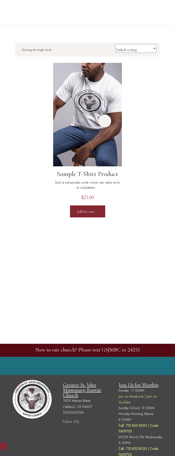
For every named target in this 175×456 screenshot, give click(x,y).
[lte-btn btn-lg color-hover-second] (104, 121)
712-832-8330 (136, 425)
